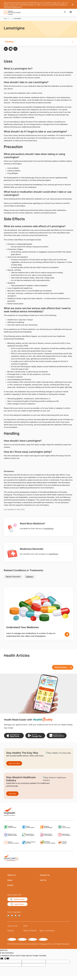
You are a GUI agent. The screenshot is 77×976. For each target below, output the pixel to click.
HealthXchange (19, 899)
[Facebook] (8, 916)
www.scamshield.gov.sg (13, 7)
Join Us (43, 880)
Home (5, 18)
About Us (11, 875)
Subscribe (12, 794)
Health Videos (19, 904)
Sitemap (10, 931)
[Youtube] (19, 916)
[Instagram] (12, 916)
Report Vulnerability (47, 931)
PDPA (25, 926)
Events (10, 885)
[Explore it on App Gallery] (56, 735)
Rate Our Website (30, 931)
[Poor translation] (7, 958)
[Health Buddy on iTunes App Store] (14, 735)
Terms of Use (12, 926)
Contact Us (45, 875)
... (10, 18)
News (9, 880)
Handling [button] (9, 41)
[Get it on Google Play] (35, 735)
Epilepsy (29, 577)
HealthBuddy (49, 529)
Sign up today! (14, 763)
